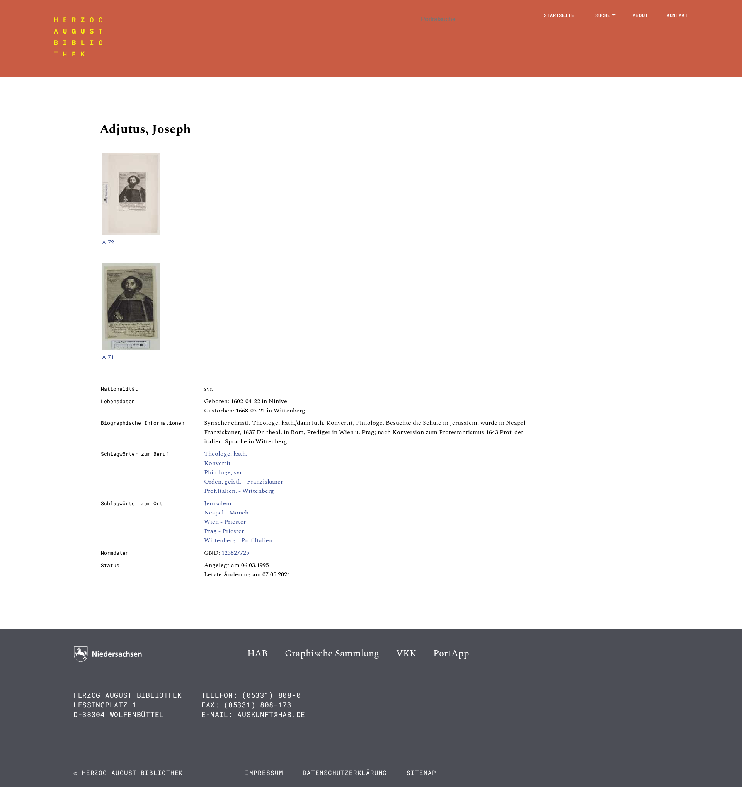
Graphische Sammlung (332, 654)
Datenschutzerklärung (345, 772)
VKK (406, 654)
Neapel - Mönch (226, 512)
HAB (257, 654)
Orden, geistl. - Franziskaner (243, 481)
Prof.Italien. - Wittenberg (239, 491)
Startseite (559, 15)
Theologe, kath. (225, 453)
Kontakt (677, 15)
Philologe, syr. (223, 472)
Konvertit (217, 463)
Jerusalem (217, 503)
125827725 (235, 552)
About (640, 15)
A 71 (108, 357)
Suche (603, 15)
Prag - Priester (224, 531)
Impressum (264, 772)
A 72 (108, 242)
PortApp (451, 654)
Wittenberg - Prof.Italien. (239, 540)
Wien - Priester (225, 521)
